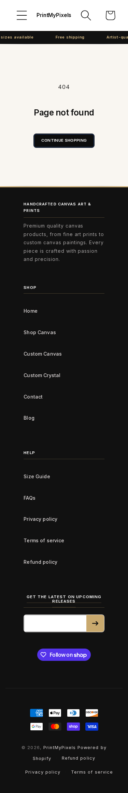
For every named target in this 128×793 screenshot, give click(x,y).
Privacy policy (40, 519)
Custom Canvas (43, 354)
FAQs (29, 498)
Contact (33, 397)
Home (31, 311)
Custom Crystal (42, 375)
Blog (29, 418)
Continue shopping (64, 140)
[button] (22, 15)
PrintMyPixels (59, 747)
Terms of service (44, 540)
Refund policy (40, 562)
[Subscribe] (95, 623)
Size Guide (37, 476)
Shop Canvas (40, 332)
